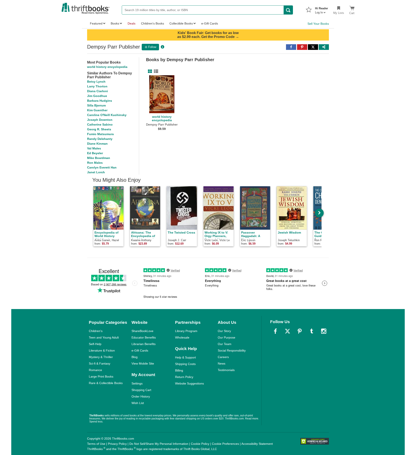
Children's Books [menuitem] (152, 23)
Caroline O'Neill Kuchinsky (107, 115)
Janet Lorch (96, 172)
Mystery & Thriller (101, 357)
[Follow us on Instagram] (323, 331)
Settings (137, 383)
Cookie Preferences (225, 443)
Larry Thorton (97, 86)
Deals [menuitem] (131, 23)
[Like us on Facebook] (275, 331)
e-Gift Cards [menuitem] (209, 23)
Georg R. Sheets (99, 129)
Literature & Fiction (102, 350)
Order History (141, 396)
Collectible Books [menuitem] (181, 23)
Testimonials (226, 370)
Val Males (94, 148)
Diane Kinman (97, 143)
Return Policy (184, 377)
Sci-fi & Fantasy (99, 363)
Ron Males (95, 162)
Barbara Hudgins (99, 100)
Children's (95, 331)
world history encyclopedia (107, 67)
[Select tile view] (155, 71)
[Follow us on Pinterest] (299, 331)
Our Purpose (226, 337)
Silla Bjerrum (96, 105)
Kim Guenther (97, 110)
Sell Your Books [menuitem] (318, 23)
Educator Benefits (144, 337)
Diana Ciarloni (97, 91)
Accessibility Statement (257, 443)
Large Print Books (101, 376)
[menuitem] (321, 9)
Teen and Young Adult (104, 337)
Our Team (224, 344)
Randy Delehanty (99, 139)
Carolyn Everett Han (102, 167)
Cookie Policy (200, 443)
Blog (135, 357)
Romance (95, 370)
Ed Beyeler (95, 153)
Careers (223, 357)
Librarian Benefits (144, 344)
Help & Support (185, 357)
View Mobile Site (143, 363)
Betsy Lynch (96, 81)
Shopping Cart (141, 390)
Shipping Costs (185, 364)
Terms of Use (96, 443)
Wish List (138, 403)
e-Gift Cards (140, 350)
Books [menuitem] (115, 23)
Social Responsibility (232, 350)
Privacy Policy (117, 443)
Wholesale (182, 337)
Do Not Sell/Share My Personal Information (158, 443)
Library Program (186, 331)
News (221, 363)
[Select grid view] (149, 71)
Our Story (224, 331)
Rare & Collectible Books (106, 383)
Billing (179, 370)
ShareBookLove (142, 331)
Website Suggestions (189, 383)
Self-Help (95, 344)
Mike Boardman (98, 158)
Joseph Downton (99, 119)
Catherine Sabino (100, 124)
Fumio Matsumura (100, 134)
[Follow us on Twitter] (287, 331)
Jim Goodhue (97, 96)
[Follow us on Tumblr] (311, 331)
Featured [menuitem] (96, 23)
